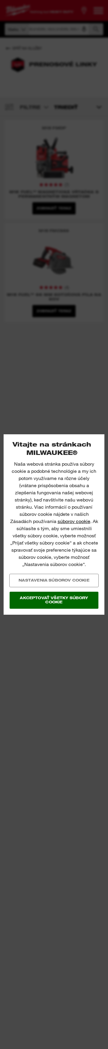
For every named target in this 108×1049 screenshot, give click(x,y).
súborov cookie (74, 521)
